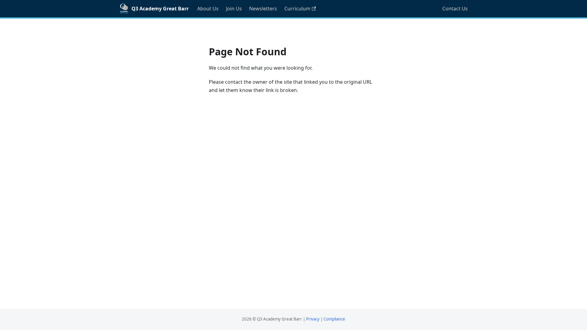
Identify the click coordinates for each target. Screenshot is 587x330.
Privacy (312, 319)
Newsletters (263, 8)
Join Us (234, 8)
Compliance (334, 319)
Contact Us (455, 8)
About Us (208, 8)
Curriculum (297, 8)
